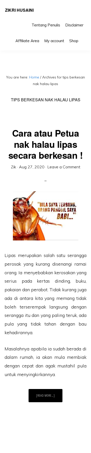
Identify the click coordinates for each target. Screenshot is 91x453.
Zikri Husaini (19, 10)
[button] (83, 37)
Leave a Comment (63, 166)
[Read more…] (49, 397)
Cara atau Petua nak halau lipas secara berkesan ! (45, 143)
